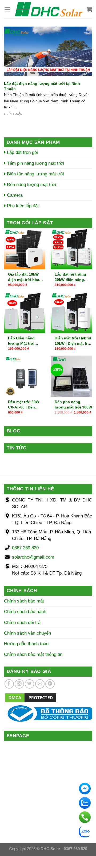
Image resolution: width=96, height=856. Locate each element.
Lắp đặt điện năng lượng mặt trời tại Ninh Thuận (42, 86)
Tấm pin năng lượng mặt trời (35, 163)
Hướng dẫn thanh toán (26, 643)
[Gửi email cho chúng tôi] (40, 684)
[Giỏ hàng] (89, 9)
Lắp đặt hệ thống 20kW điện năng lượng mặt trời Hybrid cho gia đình (73, 277)
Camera (14, 195)
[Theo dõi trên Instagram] (19, 684)
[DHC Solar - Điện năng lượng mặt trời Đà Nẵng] (49, 9)
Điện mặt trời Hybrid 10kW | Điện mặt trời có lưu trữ (73, 341)
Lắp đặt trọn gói (22, 152)
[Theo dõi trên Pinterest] (50, 684)
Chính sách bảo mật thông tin (33, 654)
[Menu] (7, 9)
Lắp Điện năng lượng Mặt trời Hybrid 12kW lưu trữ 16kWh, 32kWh (26, 341)
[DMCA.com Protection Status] (30, 697)
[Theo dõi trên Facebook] (9, 684)
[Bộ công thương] (48, 713)
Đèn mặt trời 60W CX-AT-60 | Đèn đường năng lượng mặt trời (25, 405)
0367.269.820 (25, 547)
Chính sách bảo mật (24, 601)
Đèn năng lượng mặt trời (31, 184)
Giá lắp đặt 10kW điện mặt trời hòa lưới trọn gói (23, 277)
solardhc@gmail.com (33, 557)
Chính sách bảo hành (25, 611)
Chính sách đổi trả (22, 622)
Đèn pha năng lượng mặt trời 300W (73, 404)
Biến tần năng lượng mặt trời (35, 173)
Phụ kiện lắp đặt (22, 205)
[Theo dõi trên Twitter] (29, 684)
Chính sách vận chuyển (27, 633)
